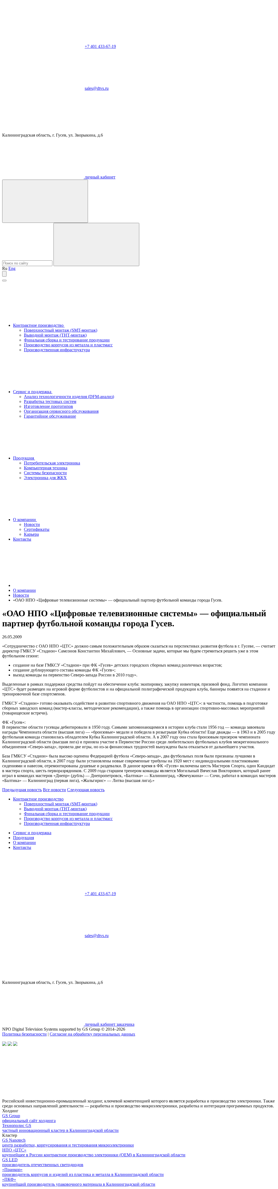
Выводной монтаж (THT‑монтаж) (55, 335)
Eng (11, 268)
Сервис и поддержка (32, 391)
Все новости (54, 789)
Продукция (24, 458)
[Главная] (53, 585)
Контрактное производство (39, 325)
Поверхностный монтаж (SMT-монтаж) (60, 330)
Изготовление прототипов (48, 406)
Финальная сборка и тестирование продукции (67, 340)
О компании (25, 519)
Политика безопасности (24, 1034)
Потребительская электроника (52, 463)
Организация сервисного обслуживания (61, 411)
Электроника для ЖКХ (45, 477)
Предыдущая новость (22, 789)
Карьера (31, 534)
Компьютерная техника (45, 468)
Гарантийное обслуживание (50, 416)
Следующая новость (86, 789)
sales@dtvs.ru (97, 88)
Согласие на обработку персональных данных (92, 1034)
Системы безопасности (45, 472)
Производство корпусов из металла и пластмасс (68, 345)
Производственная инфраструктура (57, 349)
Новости (32, 524)
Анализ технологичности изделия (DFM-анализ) (69, 396)
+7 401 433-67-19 (100, 46)
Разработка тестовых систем (50, 401)
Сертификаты (36, 529)
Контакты (22, 539)
